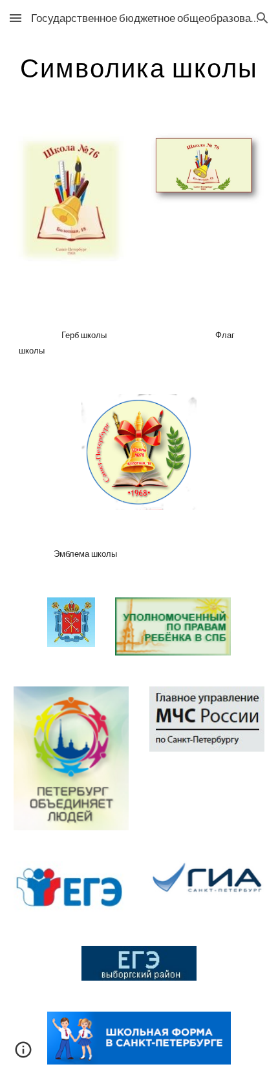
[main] (139, 67)
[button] (15, 17)
